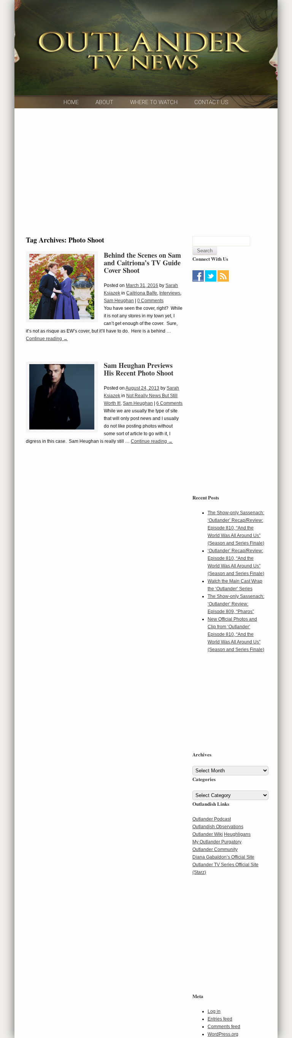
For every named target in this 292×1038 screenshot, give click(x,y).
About (104, 102)
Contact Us (211, 102)
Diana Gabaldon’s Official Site (223, 857)
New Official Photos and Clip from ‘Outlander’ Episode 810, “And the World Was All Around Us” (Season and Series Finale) (236, 634)
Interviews (169, 293)
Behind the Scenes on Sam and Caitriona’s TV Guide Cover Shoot (142, 262)
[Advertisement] (239, 331)
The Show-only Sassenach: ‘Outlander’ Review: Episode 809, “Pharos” (236, 604)
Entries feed (220, 1019)
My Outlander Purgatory (216, 842)
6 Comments (169, 403)
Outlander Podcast (211, 819)
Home (71, 102)
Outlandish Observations (217, 826)
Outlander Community (215, 849)
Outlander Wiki (207, 834)
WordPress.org (223, 1034)
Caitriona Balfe (141, 293)
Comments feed (224, 1026)
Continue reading (47, 338)
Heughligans (237, 834)
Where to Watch (154, 102)
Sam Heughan (119, 300)
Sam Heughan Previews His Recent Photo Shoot (138, 369)
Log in (214, 1011)
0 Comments (150, 300)
